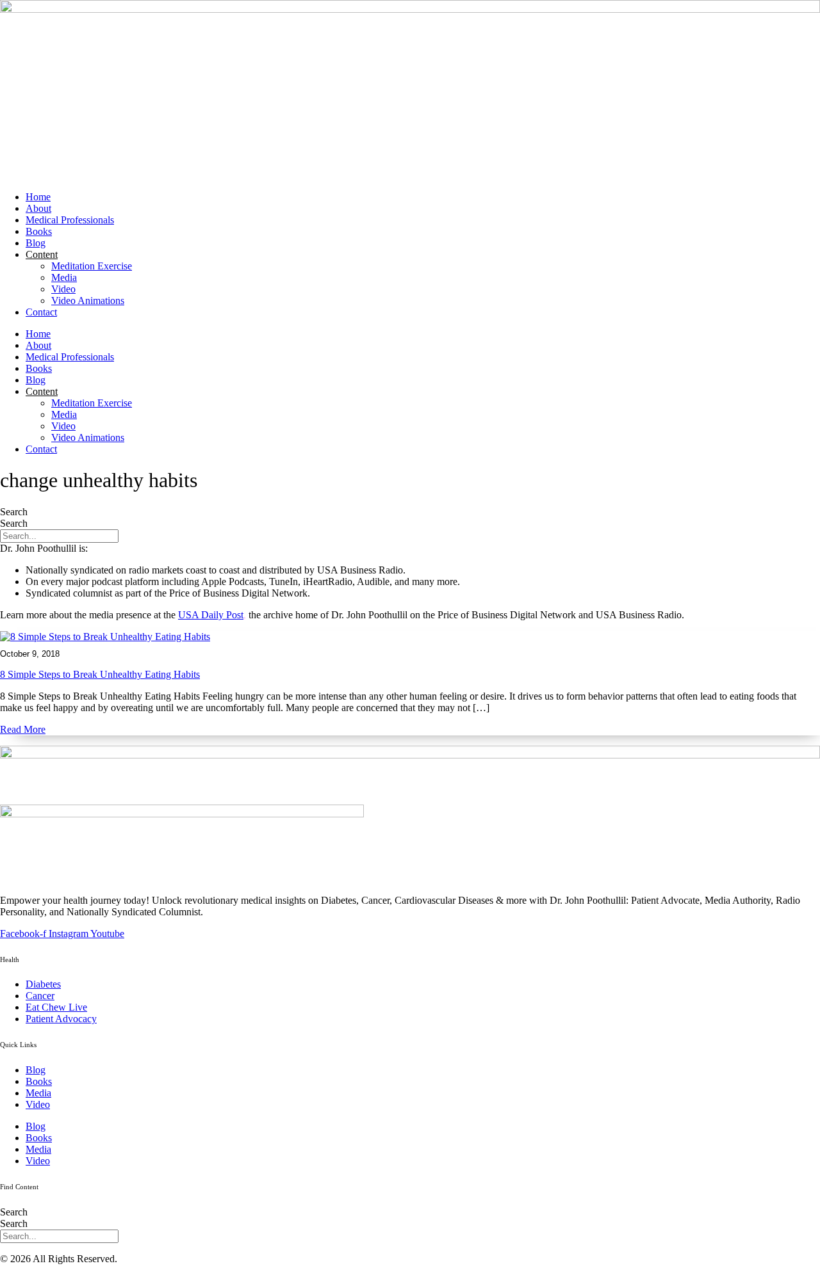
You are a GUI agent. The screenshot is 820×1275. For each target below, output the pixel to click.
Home (38, 196)
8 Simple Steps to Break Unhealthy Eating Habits (100, 674)
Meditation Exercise (91, 266)
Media (64, 277)
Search (14, 511)
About (38, 208)
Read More (22, 729)
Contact (41, 312)
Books (39, 231)
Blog (35, 242)
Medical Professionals (70, 219)
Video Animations (87, 300)
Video (63, 289)
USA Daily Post (210, 614)
